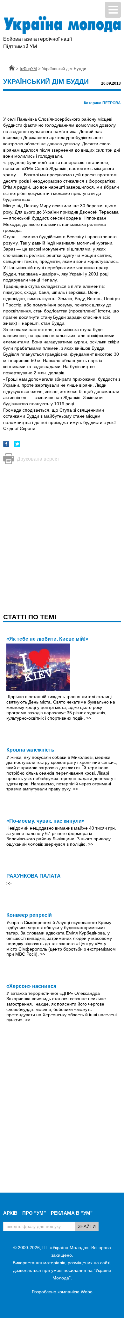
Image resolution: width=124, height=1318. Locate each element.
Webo (87, 1291)
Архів (10, 1213)
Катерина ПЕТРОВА (102, 103)
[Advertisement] (62, 532)
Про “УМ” (34, 1213)
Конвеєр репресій (29, 915)
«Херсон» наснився (31, 986)
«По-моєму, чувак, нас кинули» (45, 821)
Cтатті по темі (29, 616)
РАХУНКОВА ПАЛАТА (33, 876)
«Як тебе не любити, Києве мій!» (47, 639)
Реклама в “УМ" (72, 1213)
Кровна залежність (30, 750)
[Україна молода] (62, 25)
